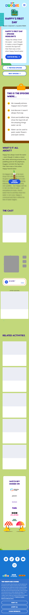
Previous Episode (15, 68)
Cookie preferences (14, 611)
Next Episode (14, 73)
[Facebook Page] (17, 559)
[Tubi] (14, 508)
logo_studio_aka (22, 575)
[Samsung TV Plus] (14, 489)
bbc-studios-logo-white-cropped (14, 575)
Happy (22, 282)
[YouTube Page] (23, 559)
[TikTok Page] (11, 559)
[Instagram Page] (14, 565)
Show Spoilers (14, 181)
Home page (12, 5)
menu (24, 5)
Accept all (14, 607)
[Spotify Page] (6, 559)
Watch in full (12, 57)
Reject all (14, 602)
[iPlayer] (14, 514)
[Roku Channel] (14, 502)
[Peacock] (14, 496)
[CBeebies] (14, 520)
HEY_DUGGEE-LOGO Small (5, 575)
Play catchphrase (6, 282)
